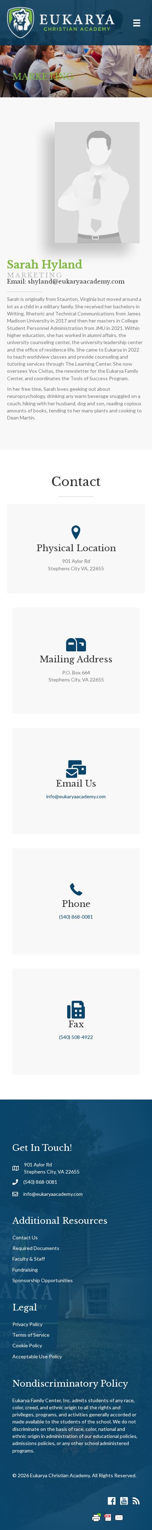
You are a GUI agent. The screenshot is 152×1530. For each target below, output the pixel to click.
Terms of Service (30, 1335)
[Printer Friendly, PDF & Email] (107, 1517)
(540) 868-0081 (76, 917)
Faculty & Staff (28, 1259)
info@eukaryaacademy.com (76, 796)
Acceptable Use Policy (37, 1356)
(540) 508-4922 (76, 1037)
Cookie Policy (27, 1345)
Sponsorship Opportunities (42, 1280)
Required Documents (35, 1248)
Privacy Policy (27, 1324)
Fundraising (25, 1270)
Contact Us (25, 1237)
